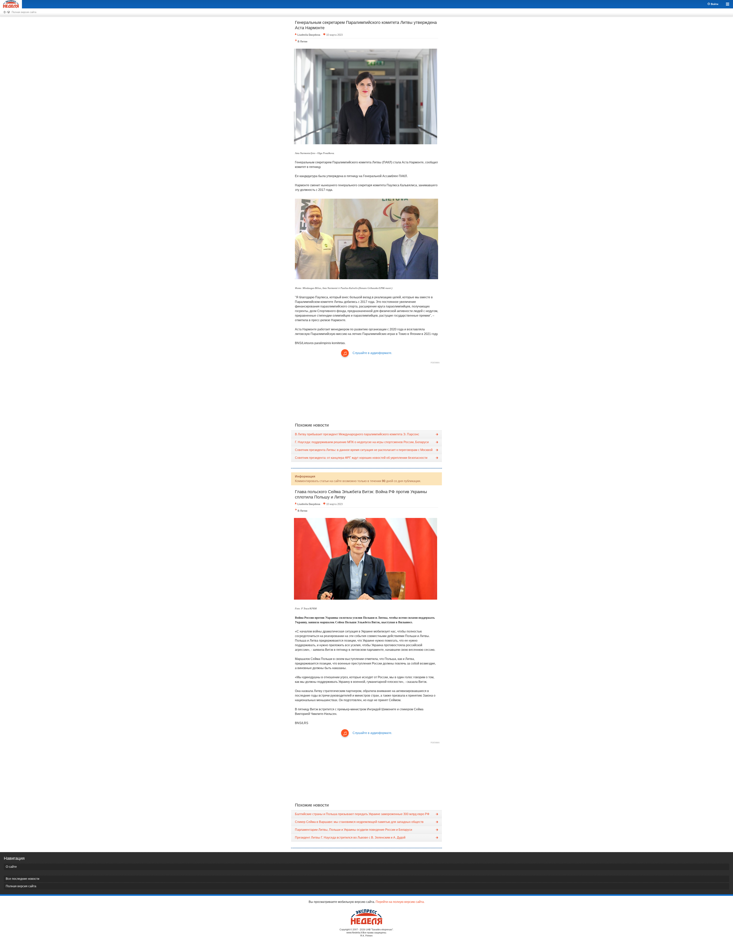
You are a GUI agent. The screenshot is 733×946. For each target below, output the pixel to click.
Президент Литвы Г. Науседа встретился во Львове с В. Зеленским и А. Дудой (350, 837)
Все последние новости (22, 878)
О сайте (11, 866)
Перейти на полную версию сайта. (400, 901)
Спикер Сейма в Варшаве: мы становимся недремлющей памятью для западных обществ (359, 821)
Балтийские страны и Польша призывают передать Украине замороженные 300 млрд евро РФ (362, 814)
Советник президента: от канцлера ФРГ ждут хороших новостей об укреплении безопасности (361, 457)
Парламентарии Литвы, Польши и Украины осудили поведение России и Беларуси (353, 829)
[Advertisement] (366, 392)
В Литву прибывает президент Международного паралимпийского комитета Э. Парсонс (357, 434)
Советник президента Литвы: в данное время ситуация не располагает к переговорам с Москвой (364, 450)
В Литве (302, 41)
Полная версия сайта (24, 12)
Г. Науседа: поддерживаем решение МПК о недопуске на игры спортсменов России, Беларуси (362, 442)
